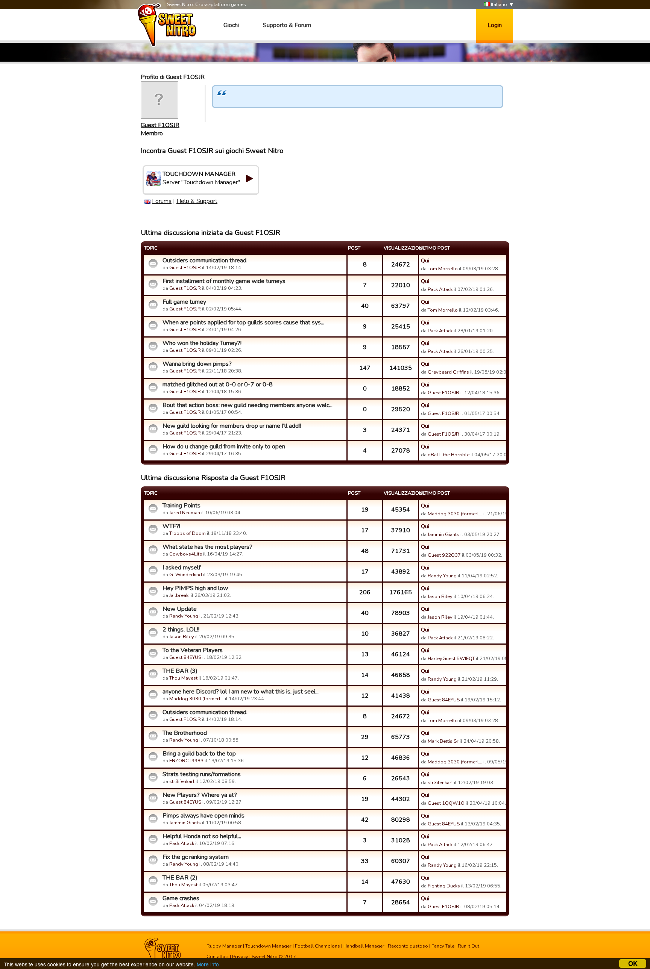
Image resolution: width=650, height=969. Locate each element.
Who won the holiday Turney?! (201, 343)
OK (633, 963)
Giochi (231, 25)
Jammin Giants (443, 534)
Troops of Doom (187, 533)
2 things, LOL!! (180, 629)
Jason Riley (440, 596)
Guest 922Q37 (444, 555)
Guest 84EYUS (185, 657)
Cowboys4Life (185, 554)
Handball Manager (363, 946)
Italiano (498, 4)
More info (208, 964)
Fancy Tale (442, 946)
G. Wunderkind (185, 574)
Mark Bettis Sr (443, 741)
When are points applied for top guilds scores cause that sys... (243, 322)
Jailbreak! (179, 595)
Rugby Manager (224, 946)
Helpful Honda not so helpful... (201, 836)
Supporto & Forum (287, 25)
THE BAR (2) (179, 877)
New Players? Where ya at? (199, 795)
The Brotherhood (184, 733)
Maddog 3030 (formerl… (455, 513)
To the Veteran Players (192, 650)
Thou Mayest (183, 678)
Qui (425, 260)
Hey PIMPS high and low (195, 588)
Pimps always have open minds (203, 815)
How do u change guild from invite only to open (223, 446)
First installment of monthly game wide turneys (224, 281)
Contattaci (218, 956)
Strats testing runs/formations (201, 774)
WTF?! (171, 526)
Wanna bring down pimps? (197, 363)
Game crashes (180, 898)
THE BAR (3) (179, 671)
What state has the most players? (207, 547)
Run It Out (468, 946)
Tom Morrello (443, 268)
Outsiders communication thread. (205, 260)
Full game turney (184, 301)
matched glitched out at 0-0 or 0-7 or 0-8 (217, 384)
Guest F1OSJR (160, 125)
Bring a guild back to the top (199, 753)
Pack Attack (440, 289)
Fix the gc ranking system (195, 857)
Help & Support (196, 201)
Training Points (181, 505)
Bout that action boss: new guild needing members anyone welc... (247, 405)
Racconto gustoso (408, 946)
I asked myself (181, 567)
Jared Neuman (184, 512)
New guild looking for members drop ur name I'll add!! (231, 425)
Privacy (240, 956)
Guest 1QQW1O (446, 803)
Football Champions (317, 946)
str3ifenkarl (181, 781)
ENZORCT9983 (186, 760)
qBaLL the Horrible (448, 454)
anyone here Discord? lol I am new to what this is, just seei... (240, 691)
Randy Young (442, 575)
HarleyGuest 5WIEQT (451, 658)
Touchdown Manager (268, 946)
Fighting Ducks (444, 886)
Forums (162, 201)
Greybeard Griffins (448, 372)
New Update (179, 609)
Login (494, 25)
